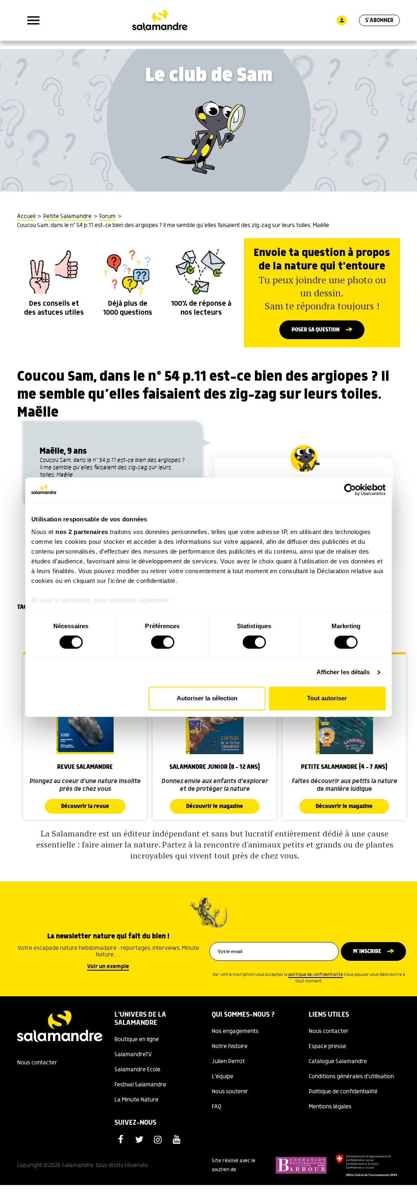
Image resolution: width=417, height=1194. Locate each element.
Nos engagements (235, 1031)
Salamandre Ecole (137, 1069)
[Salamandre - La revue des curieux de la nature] (159, 20)
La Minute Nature (136, 1100)
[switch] (162, 642)
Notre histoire (230, 1046)
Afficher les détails (343, 672)
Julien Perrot (228, 1061)
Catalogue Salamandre (338, 1061)
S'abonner (379, 20)
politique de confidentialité (315, 974)
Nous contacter (37, 1062)
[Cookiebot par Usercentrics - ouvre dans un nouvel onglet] (350, 489)
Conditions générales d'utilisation (351, 1076)
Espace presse (327, 1046)
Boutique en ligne (136, 1039)
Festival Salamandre (140, 1084)
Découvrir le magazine (214, 806)
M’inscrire (367, 951)
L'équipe (222, 1076)
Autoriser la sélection (207, 698)
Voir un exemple (108, 966)
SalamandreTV (133, 1054)
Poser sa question (316, 330)
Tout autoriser (327, 698)
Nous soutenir (230, 1091)
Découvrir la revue (85, 806)
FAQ (217, 1107)
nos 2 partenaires (81, 531)
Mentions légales (330, 1107)
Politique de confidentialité (343, 1091)
